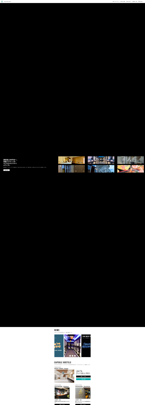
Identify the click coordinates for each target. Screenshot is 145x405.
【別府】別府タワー (129, 1)
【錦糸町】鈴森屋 (122, 1)
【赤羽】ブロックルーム (115, 1)
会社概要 (133, 1)
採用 (136, 1)
